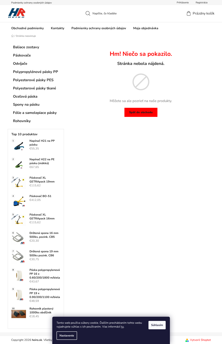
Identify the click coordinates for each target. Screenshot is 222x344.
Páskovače (22, 55)
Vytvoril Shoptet (200, 340)
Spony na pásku (26, 104)
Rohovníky (22, 120)
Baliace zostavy (26, 47)
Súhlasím (157, 325)
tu (122, 327)
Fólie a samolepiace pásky (35, 112)
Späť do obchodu (141, 112)
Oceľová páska (25, 96)
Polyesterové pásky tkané (34, 88)
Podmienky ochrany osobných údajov (31, 2)
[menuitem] (27, 28)
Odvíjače (20, 63)
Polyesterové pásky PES (33, 80)
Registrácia (201, 2)
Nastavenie (66, 336)
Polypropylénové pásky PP (35, 71)
